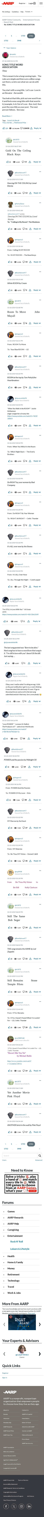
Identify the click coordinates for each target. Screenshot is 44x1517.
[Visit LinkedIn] (29, 1506)
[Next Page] (39, 40)
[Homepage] (8, 3)
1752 (6, 40)
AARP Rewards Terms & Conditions (14, 1488)
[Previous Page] (5, 36)
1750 (23, 36)
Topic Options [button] (11, 48)
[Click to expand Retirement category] (4, 1275)
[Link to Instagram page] (21, 1506)
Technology (14, 1280)
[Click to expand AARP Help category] (4, 1224)
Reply (36, 128)
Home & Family (15, 1262)
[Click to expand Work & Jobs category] (4, 1293)
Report (31, 128)
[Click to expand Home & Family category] (4, 1263)
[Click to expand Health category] (4, 1256)
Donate (5, 1414)
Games (11, 1211)
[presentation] (4, 1323)
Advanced (38, 1160)
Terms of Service (23, 1480)
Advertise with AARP (28, 1427)
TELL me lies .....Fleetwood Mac (14, 122)
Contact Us (25, 1410)
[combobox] (22, 1155)
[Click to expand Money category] (4, 1269)
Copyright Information (10, 1492)
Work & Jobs (14, 1292)
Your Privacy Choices (9, 1500)
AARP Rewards (15, 1217)
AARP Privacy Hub (8, 1480)
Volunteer (6, 1418)
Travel (11, 1286)
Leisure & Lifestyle (19, 1249)
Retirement (14, 1274)
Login (31, 3)
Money (11, 1268)
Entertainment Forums (31, 20)
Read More (6, 116)
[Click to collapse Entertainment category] (4, 1236)
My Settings (6, 12)
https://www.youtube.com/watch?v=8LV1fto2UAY (20, 614)
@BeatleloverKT (14, 214)
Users (4, 1160)
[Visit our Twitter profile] (14, 1506)
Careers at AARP (27, 1431)
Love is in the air (13, 120)
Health (11, 1256)
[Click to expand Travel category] (4, 1287)
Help (22, 12)
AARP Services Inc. (27, 1443)
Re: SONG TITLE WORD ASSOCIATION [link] (19, 25)
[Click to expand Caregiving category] (4, 1230)
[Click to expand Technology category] (4, 1281)
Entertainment (15, 1236)
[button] (40, 53)
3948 (19, 40)
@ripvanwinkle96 (10, 642)
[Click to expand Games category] (4, 1212)
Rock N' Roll (16, 1241)
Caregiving (13, 1229)
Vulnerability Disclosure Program (13, 1496)
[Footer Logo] (22, 1392)
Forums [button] (27, 12)
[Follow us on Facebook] (6, 1506)
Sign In (4, 1378)
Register (5, 1373)
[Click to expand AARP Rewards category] (4, 1218)
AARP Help (13, 1223)
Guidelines (15, 12)
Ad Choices (30, 1496)
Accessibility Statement (10, 1484)
